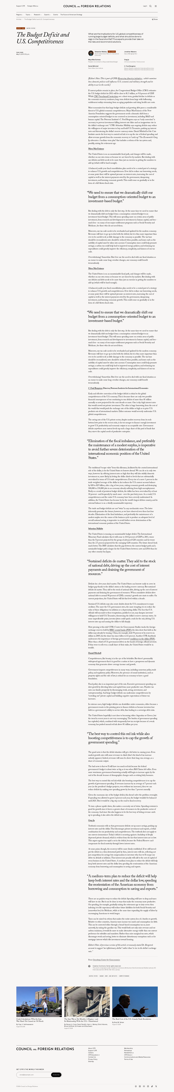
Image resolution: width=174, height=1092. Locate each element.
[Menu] (156, 6)
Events (55, 15)
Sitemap (91, 1061)
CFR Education (93, 1055)
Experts (46, 15)
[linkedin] (139, 1086)
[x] (156, 1086)
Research (37, 15)
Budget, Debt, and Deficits (108, 976)
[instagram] (148, 1086)
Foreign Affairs (32, 6)
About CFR (92, 1048)
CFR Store (127, 1055)
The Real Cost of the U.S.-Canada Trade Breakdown (131, 1019)
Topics (28, 15)
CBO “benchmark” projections (106, 96)
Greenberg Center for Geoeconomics (106, 960)
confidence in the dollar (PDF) (142, 639)
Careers (91, 1053)
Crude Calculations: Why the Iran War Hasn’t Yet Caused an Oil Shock (29, 1020)
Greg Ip (91, 821)
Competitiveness (124, 976)
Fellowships (128, 1050)
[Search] (150, 6)
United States (31, 28)
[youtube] (144, 1086)
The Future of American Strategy (71, 15)
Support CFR (20, 6)
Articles (18, 19)
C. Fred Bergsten (95, 388)
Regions (19, 15)
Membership (128, 1048)
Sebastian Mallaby (101, 52)
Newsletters (128, 1053)
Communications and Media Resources (137, 1057)
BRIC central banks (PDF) (120, 630)
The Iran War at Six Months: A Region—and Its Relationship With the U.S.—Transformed (81, 1020)
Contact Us (92, 1057)
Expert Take (20, 28)
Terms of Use (128, 1059)
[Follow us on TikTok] (152, 1086)
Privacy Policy (93, 1059)
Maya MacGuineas (96, 149)
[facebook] (135, 1086)
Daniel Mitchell (94, 653)
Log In (145, 6)
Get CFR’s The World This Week (30, 1069)
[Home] (87, 6)
